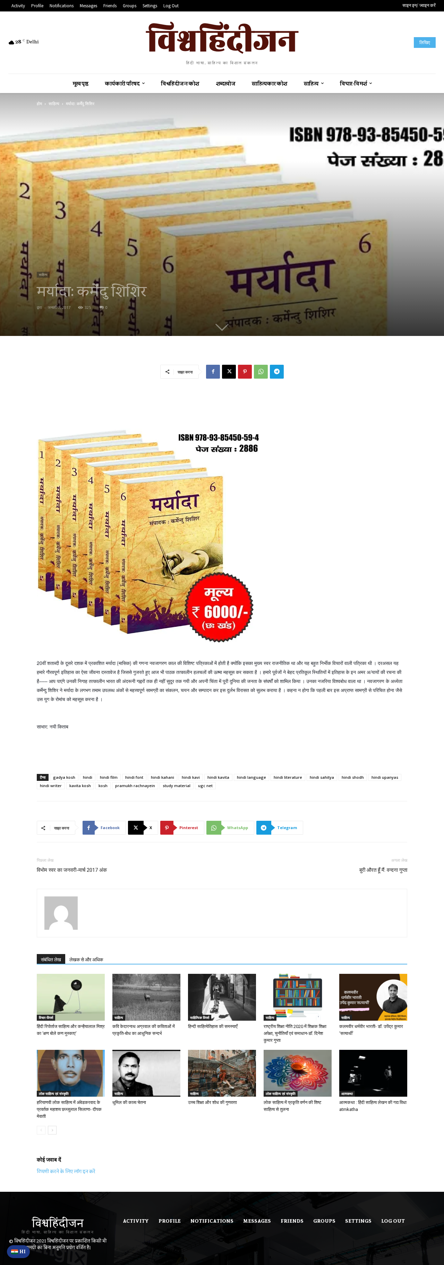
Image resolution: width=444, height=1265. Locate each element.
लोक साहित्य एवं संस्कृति (54, 1093)
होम (39, 104)
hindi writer (51, 785)
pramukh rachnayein (135, 785)
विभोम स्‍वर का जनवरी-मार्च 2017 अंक (72, 870)
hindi (87, 777)
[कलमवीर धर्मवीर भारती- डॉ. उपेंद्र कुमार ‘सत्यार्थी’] (373, 997)
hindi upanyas (385, 777)
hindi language (251, 777)
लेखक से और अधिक (86, 959)
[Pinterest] (245, 372)
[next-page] (52, 1130)
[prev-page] (41, 1130)
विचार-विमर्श (46, 1017)
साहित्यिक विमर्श (199, 1017)
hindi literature (288, 777)
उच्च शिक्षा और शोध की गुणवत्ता (212, 1102)
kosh (103, 785)
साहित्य (54, 104)
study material (176, 785)
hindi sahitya (322, 777)
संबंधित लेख (51, 959)
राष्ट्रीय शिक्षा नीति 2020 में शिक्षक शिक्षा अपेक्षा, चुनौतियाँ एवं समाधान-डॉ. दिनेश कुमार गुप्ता (295, 1033)
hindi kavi (191, 777)
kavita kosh (80, 785)
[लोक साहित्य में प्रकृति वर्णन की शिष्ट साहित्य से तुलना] (298, 1073)
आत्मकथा (347, 1093)
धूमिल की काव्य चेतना (129, 1102)
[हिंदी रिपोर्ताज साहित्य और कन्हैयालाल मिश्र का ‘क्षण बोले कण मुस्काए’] (71, 997)
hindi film (109, 777)
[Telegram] (277, 372)
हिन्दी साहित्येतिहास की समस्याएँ (213, 1026)
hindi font (134, 777)
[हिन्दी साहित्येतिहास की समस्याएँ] (222, 997)
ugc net (205, 785)
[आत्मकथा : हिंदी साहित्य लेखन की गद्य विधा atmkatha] (373, 1073)
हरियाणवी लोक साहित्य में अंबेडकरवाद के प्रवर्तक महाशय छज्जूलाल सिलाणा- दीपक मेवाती (69, 1109)
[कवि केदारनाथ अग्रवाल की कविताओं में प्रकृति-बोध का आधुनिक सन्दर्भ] (146, 997)
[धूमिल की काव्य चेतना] (146, 1073)
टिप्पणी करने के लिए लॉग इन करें (66, 1171)
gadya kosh (64, 777)
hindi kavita (218, 777)
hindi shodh (353, 777)
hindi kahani (162, 777)
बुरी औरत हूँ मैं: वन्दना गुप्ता (383, 870)
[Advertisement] (222, 401)
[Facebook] (213, 372)
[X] (229, 372)
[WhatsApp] (261, 372)
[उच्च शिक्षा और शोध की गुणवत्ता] (222, 1073)
